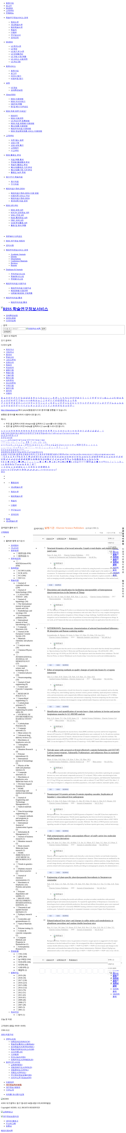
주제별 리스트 (17, 279)
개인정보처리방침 (14, 1085)
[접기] (123, 577)
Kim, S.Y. (107, 843)
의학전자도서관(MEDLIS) (22, 1060)
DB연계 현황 (16, 104)
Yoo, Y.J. (104, 884)
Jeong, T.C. (59, 718)
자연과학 (24, 962)
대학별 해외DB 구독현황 (21, 293)
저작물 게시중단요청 (15, 1094)
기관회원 (15, 1054)
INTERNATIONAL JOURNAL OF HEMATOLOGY (24, 660)
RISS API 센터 (12, 205)
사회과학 (23, 967)
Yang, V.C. (99, 843)
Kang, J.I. (74, 801)
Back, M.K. (71, 597)
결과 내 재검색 (10, 336)
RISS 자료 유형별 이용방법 (22, 123)
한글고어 (10, 357)
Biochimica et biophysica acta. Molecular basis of (24, 779)
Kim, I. (77, 597)
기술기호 (10, 375)
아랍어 (9, 393)
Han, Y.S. (86, 635)
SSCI (21, 578)
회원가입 (10, 3)
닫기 (3, 472)
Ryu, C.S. (89, 927)
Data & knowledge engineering (24, 812)
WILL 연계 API (17, 215)
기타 (22, 954)
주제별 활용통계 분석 (20, 162)
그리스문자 (11, 360)
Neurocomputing (55, 599)
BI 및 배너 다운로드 (19, 107)
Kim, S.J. (50, 927)
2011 (22, 995)
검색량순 (15, 545)
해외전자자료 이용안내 (16, 283)
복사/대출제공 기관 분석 (21, 167)
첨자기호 (10, 378)
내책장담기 (61, 539)
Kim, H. (89, 801)
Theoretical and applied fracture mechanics (23, 909)
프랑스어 (10, 362)
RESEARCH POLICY (22, 695)
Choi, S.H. (58, 801)
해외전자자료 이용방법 (21, 129)
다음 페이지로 (107, 970)
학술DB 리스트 (17, 276)
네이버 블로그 (12, 1121)
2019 (22, 975)
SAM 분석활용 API (19, 223)
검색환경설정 (17, 90)
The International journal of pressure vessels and (24, 606)
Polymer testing (25, 928)
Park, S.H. (75, 677)
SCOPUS (24, 571)
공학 (22, 957)
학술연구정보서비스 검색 (17, 18)
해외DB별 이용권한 (19, 291)
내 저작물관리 (17, 54)
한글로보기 (73, 539)
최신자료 (15, 181)
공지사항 (10, 245)
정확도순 (111, 538)
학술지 (14, 30)
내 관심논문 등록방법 (20, 121)
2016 (22, 983)
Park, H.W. (59, 677)
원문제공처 (16, 558)
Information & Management (22, 833)
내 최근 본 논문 (17, 51)
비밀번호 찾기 (17, 78)
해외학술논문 (17, 27)
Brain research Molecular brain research (22, 848)
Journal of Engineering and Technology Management (22, 801)
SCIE (22, 573)
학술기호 (10, 373)
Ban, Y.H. (89, 884)
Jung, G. (96, 801)
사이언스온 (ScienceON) (21, 1078)
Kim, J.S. (83, 677)
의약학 (23, 965)
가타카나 (10, 352)
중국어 (9, 355)
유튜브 (9, 1126)
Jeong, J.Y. (75, 718)
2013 (22, 990)
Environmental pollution (23, 616)
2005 (21, 1007)
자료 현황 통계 (17, 160)
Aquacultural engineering (22, 699)
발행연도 (15, 973)
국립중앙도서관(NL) (20, 1070)
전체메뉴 (10, 13)
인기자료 (15, 184)
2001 (21, 1010)
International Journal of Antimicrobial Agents (24, 826)
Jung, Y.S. (64, 927)
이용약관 (10, 1082)
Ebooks (14, 257)
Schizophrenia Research (22, 948)
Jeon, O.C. (58, 843)
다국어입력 (11, 321)
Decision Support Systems (24, 785)
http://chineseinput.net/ (9, 410)
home (8, 519)
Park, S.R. (50, 884)
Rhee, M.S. (87, 759)
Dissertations (16, 259)
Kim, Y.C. (111, 927)
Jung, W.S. (58, 555)
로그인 (9, 6)
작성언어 (15, 1012)
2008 (22, 1002)
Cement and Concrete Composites (24, 689)
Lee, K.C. (84, 597)
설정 (8, 83)
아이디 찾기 (16, 76)
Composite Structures (21, 628)
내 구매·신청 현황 (18, 57)
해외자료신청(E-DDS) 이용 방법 (25, 193)
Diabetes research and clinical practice (24, 871)
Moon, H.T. (91, 843)
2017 (22, 980)
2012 (22, 993)
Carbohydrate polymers (22, 704)
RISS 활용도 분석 (13, 155)
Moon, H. (50, 759)
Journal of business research (24, 838)
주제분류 (15, 951)
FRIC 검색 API (17, 220)
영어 (21, 1015)
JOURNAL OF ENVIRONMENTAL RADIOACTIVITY (24, 717)
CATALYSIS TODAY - (22, 596)
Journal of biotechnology (24, 591)
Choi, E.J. (50, 677)
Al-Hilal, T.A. (75, 843)
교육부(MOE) (16, 1065)
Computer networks (21, 729)
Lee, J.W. (57, 927)
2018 (22, 978)
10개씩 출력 (112, 968)
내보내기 (49, 539)
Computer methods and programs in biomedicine (24, 818)
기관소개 (10, 1090)
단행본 (14, 32)
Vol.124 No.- (108, 679)
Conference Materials (19, 261)
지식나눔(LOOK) (18, 1057)
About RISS (11, 95)
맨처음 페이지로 (42, 970)
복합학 (22, 970)
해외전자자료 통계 (14, 298)
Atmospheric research (22, 746)
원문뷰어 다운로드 (14, 236)
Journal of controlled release (22, 585)
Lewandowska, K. (53, 635)
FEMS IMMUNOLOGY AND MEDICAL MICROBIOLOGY (23, 857)
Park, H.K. (81, 927)
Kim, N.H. (58, 759)
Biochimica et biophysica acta (23, 741)
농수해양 (24, 959)
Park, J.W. (50, 843)
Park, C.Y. (50, 801)
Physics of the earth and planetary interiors (23, 767)
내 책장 (14, 49)
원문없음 (23, 556)
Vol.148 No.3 (106, 637)
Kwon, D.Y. (73, 927)
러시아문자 (11, 383)
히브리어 (10, 367)
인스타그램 (11, 1123)
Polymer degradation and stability (22, 893)
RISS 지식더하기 (18, 101)
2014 (22, 988)
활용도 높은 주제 (18, 172)
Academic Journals (18, 254)
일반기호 (10, 388)
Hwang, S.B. (111, 801)
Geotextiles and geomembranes (23, 920)
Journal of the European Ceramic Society (23, 634)
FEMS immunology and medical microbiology (24, 791)
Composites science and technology (22, 668)
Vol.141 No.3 (101, 888)
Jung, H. (63, 597)
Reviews (14, 263)
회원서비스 (11, 66)
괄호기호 (10, 370)
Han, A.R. (110, 884)
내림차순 (111, 543)
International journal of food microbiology (23, 622)
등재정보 (15, 568)
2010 (22, 997)
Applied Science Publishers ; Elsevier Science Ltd (66, 679)
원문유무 (15, 551)
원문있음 (24, 553)
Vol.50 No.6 (99, 930)
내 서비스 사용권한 (19, 59)
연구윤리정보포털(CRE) (21, 1075)
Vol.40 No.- (93, 557)
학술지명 (15, 580)
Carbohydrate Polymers (22, 725)
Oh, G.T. (104, 927)
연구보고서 (16, 35)
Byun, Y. (114, 843)
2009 (22, 1000)
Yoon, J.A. (58, 884)
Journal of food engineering (23, 683)
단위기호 (10, 385)
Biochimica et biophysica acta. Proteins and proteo (23, 885)
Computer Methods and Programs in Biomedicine (22, 941)
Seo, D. (57, 597)
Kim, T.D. (94, 635)
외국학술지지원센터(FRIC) (22, 1047)
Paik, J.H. (66, 884)
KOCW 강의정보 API (20, 212)
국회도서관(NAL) (18, 1072)
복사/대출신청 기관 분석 (21, 170)
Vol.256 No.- (68, 599)
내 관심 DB (16, 62)
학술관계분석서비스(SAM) (22, 1049)
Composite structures (21, 773)
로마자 (9, 391)
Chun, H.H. (91, 677)
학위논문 (15, 22)
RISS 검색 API (17, 210)
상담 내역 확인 (17, 145)
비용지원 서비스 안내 (20, 196)
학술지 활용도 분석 (19, 165)
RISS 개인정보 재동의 (15, 241)
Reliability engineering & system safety (24, 710)
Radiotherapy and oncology (24, 612)
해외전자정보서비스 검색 (17, 250)
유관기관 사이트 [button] (13, 1062)
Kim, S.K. (66, 843)
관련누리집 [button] (11, 1039)
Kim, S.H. (66, 759)
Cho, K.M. (67, 718)
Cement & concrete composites (23, 933)
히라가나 (10, 349)
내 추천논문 (16, 46)
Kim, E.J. (96, 884)
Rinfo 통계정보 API (19, 218)
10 (44, 920)
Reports (14, 265)
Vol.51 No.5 (99, 803)
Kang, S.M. (67, 801)
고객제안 (15, 148)
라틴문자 (10, 380)
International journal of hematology (24, 761)
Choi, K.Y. (103, 801)
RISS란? (14, 116)
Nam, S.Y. (79, 635)
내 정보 (14, 88)
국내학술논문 (17, 25)
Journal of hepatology (22, 600)
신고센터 (15, 150)
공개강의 (15, 38)
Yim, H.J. (50, 597)
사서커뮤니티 (17, 1052)
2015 (22, 985)
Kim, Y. (73, 759)
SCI (22, 576)
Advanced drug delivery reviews (23, 736)
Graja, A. (72, 635)
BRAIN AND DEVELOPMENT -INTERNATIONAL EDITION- (24, 901)
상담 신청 (15, 143)
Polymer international (22, 755)
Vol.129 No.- (108, 762)
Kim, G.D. (51, 718)
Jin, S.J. (84, 843)
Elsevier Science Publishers (73, 555)
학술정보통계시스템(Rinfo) (22, 1044)
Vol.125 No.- (71, 720)
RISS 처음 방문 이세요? (16, 111)
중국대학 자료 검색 (19, 201)
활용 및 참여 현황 (18, 225)
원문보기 (59, 563)
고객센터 (10, 10)
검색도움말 (11, 318)
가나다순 (15, 548)
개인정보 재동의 (13, 1087)
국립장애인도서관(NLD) (21, 1067)
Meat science (24, 733)
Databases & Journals (14, 270)
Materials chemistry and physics (24, 640)
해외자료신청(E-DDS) (15, 189)
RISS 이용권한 (17, 118)
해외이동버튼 (7, 1131)
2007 (22, 1005)
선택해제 (5, 532)
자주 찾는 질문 (17, 140)
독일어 (9, 365)
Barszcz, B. (64, 635)
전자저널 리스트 (18, 274)
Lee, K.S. (101, 635)
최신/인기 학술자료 (14, 177)
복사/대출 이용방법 (19, 126)
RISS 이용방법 (17, 99)
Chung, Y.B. (67, 677)
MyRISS (9, 8)
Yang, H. (50, 555)
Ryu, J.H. (79, 759)
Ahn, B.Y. (82, 801)
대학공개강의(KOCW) (20, 1042)
